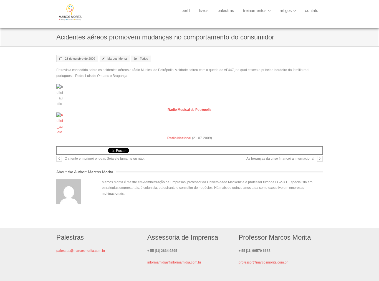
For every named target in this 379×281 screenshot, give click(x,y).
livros (204, 10)
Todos (144, 58)
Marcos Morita (117, 58)
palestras (226, 10)
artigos (286, 10)
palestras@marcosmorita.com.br (80, 251)
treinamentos (255, 10)
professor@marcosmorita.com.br (263, 262)
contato (311, 10)
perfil (185, 10)
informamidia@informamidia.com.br (174, 262)
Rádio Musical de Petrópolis (189, 110)
